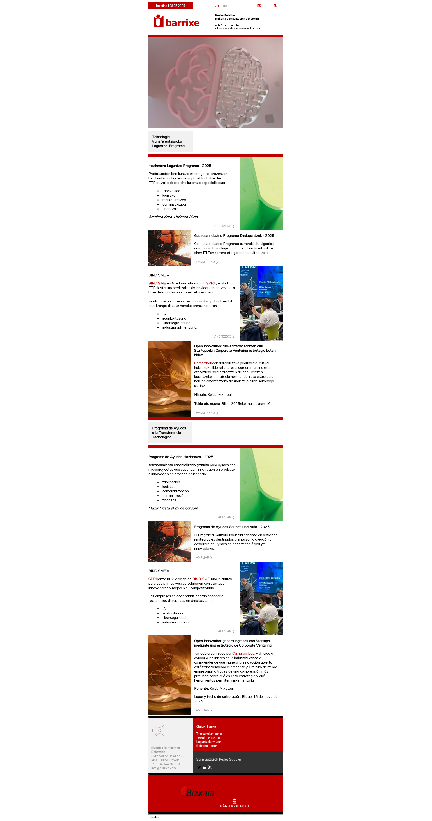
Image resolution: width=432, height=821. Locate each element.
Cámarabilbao (205, 363)
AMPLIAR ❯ (226, 517)
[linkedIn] (204, 769)
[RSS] (210, 769)
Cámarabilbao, (243, 653)
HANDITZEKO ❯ (223, 226)
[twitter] (199, 769)
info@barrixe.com (163, 768)
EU (275, 5)
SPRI (210, 283)
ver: (221, 5)
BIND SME (157, 283)
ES (259, 5)
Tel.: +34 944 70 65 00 (166, 764)
